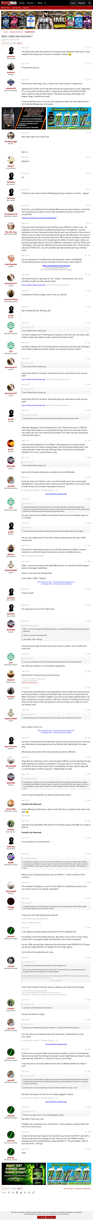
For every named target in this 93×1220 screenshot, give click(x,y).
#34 (89, 757)
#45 (89, 1020)
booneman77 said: (29, 415)
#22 (89, 499)
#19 (89, 441)
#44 (89, 1000)
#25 (89, 561)
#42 (89, 928)
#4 (90, 133)
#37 (89, 821)
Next (19, 43)
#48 (89, 1107)
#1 (90, 48)
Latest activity (16, 8)
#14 (89, 323)
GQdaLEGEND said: (29, 626)
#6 (90, 173)
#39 (89, 854)
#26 (89, 589)
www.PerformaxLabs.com (30, 683)
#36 (89, 800)
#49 (89, 1132)
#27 (89, 605)
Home (21, 3)
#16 (89, 359)
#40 (89, 882)
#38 (89, 838)
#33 (89, 738)
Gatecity (6, 40)
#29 (89, 654)
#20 (89, 457)
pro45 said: (27, 327)
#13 (89, 307)
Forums (30, 3)
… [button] (10, 43)
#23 (89, 523)
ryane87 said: (27, 1111)
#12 (89, 291)
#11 (89, 275)
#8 (90, 205)
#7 (90, 189)
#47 (89, 1071)
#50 (89, 1149)
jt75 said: (26, 528)
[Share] (86, 47)
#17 (89, 385)
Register (26, 8)
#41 (89, 898)
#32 (89, 710)
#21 (89, 477)
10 (14, 43)
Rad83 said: (27, 1024)
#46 (89, 1049)
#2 (90, 64)
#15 (89, 343)
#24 (89, 546)
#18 (89, 410)
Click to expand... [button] (56, 980)
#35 (89, 774)
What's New (5, 8)
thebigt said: (27, 1004)
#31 (89, 688)
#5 (90, 157)
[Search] (89, 3)
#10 (89, 255)
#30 (89, 671)
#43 (89, 958)
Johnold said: (27, 962)
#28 (89, 621)
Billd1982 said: (28, 714)
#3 (90, 80)
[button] (35, 3)
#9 (90, 223)
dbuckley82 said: (28, 779)
